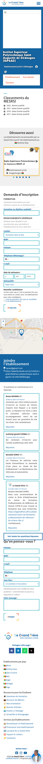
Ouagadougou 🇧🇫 (16, 173)
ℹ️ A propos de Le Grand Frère (17, 731)
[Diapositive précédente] (6, 161)
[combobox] (7, 259)
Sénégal (8, 683)
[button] (38, 3)
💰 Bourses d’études (12, 707)
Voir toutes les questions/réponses (23, 536)
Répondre (10, 427)
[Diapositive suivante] (36, 161)
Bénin (7, 665)
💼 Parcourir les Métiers (14, 700)
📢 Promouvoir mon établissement (19, 727)
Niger (7, 680)
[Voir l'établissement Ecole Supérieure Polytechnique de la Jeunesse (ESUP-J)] (9, 158)
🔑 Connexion (10, 738)
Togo (7, 687)
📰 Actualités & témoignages (16, 714)
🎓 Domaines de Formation (15, 696)
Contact (10, 83)
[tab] (13, 177)
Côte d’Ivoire (10, 673)
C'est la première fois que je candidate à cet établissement (21, 300)
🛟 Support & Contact (13, 734)
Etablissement (12, 77)
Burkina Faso (10, 669)
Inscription (28, 77)
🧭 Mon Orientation (12, 703)
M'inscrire (12, 308)
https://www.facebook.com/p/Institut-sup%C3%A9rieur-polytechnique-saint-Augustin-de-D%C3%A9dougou (22, 374)
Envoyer (11, 617)
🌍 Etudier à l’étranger (13, 711)
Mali (7, 676)
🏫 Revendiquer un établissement (18, 723)
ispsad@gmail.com (14, 368)
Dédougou (28, 67)
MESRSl (10, 101)
